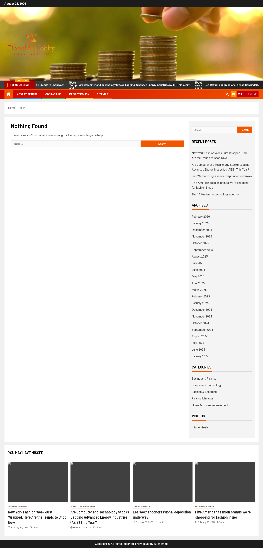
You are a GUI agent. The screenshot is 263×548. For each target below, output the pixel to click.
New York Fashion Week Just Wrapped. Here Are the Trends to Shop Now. (37, 517)
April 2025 (198, 283)
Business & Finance (204, 378)
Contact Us (53, 94)
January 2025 (200, 303)
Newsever (143, 543)
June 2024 (198, 349)
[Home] (9, 94)
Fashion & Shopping (204, 392)
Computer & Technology (206, 385)
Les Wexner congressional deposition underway (219, 85)
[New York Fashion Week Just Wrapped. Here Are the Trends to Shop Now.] (38, 482)
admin (36, 527)
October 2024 (200, 323)
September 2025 (202, 250)
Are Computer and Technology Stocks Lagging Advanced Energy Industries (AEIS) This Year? (120, 85)
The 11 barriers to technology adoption (216, 194)
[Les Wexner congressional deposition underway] (163, 482)
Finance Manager (202, 398)
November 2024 (202, 316)
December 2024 (202, 309)
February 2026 (201, 216)
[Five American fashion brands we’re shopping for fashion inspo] (225, 482)
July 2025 (198, 263)
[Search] (227, 94)
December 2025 (202, 230)
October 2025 (200, 243)
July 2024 (198, 343)
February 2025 (201, 296)
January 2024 (200, 356)
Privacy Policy (79, 94)
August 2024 (200, 336)
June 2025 (198, 269)
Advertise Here (27, 94)
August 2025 (200, 256)
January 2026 (200, 223)
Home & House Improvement (210, 405)
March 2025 (199, 290)
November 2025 (202, 236)
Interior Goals (200, 427)
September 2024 (202, 329)
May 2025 (198, 276)
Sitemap (102, 94)
